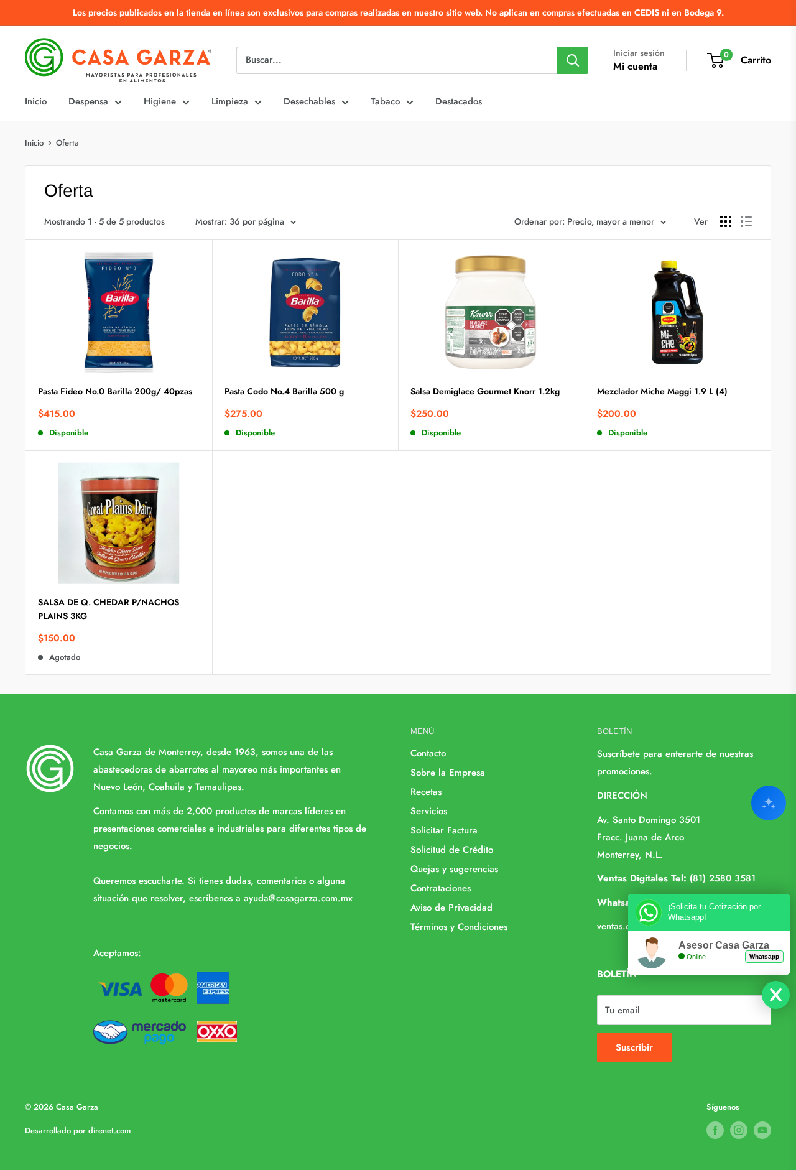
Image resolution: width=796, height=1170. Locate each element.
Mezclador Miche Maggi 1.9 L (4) (662, 391)
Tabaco (385, 101)
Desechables (309, 101)
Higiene (160, 101)
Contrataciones (440, 888)
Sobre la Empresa (447, 772)
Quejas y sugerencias (454, 869)
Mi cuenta (635, 66)
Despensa (88, 101)
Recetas (426, 792)
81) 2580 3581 (723, 878)
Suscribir (634, 1047)
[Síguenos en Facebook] (715, 1130)
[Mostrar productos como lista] (746, 221)
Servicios (428, 811)
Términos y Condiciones (458, 927)
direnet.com (109, 1130)
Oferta (67, 143)
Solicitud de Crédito (451, 850)
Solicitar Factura (444, 830)
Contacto (428, 753)
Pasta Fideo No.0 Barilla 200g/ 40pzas (115, 391)
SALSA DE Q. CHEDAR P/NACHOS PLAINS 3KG (108, 609)
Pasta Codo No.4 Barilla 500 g (284, 391)
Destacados (458, 101)
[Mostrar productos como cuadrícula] (725, 221)
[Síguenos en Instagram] (738, 1130)
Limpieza (229, 101)
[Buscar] (572, 60)
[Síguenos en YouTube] (762, 1130)
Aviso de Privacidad (451, 907)
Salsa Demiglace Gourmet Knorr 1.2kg (485, 391)
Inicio (36, 101)
